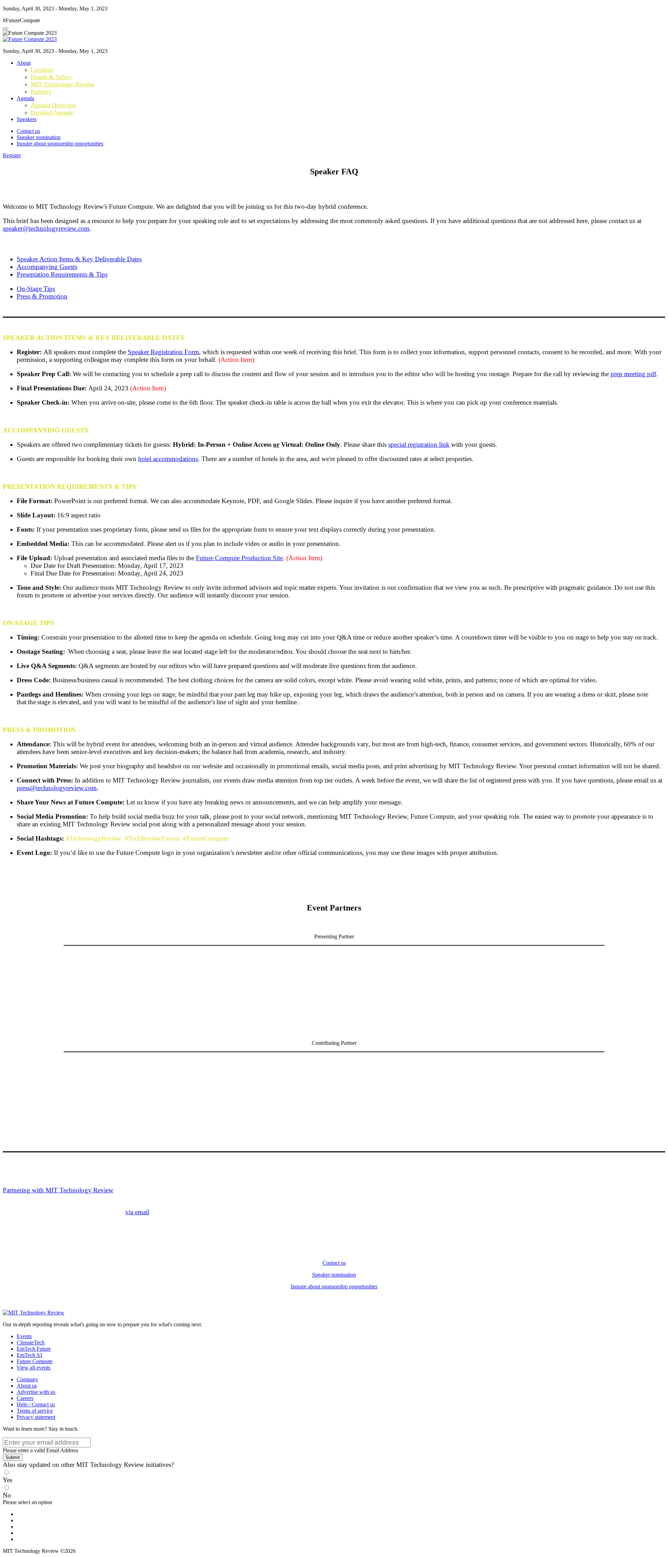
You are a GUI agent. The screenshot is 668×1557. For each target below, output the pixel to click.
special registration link (419, 444)
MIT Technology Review (62, 84)
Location (42, 69)
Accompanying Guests (47, 266)
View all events (33, 1368)
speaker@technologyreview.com (46, 228)
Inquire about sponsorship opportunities (60, 143)
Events (24, 1336)
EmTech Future (34, 1349)
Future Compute (35, 1361)
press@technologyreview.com (57, 788)
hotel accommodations (168, 458)
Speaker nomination (39, 137)
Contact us (28, 131)
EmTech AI (29, 1355)
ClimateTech (31, 1342)
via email (137, 1212)
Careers (25, 1398)
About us (27, 1386)
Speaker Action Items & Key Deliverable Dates (79, 259)
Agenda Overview (54, 105)
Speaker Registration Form (163, 352)
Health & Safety (51, 76)
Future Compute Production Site (239, 558)
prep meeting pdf (633, 374)
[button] (12, 155)
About (24, 63)
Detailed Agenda (52, 112)
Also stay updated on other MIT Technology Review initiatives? (88, 1464)
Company (27, 1379)
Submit (13, 1457)
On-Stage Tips (36, 288)
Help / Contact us (36, 1404)
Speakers (27, 119)
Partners (41, 91)
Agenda (25, 98)
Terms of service (35, 1411)
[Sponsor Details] (218, 989)
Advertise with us (36, 1392)
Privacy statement (36, 1417)
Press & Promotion (42, 296)
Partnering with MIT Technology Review (58, 1190)
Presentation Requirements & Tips (62, 274)
